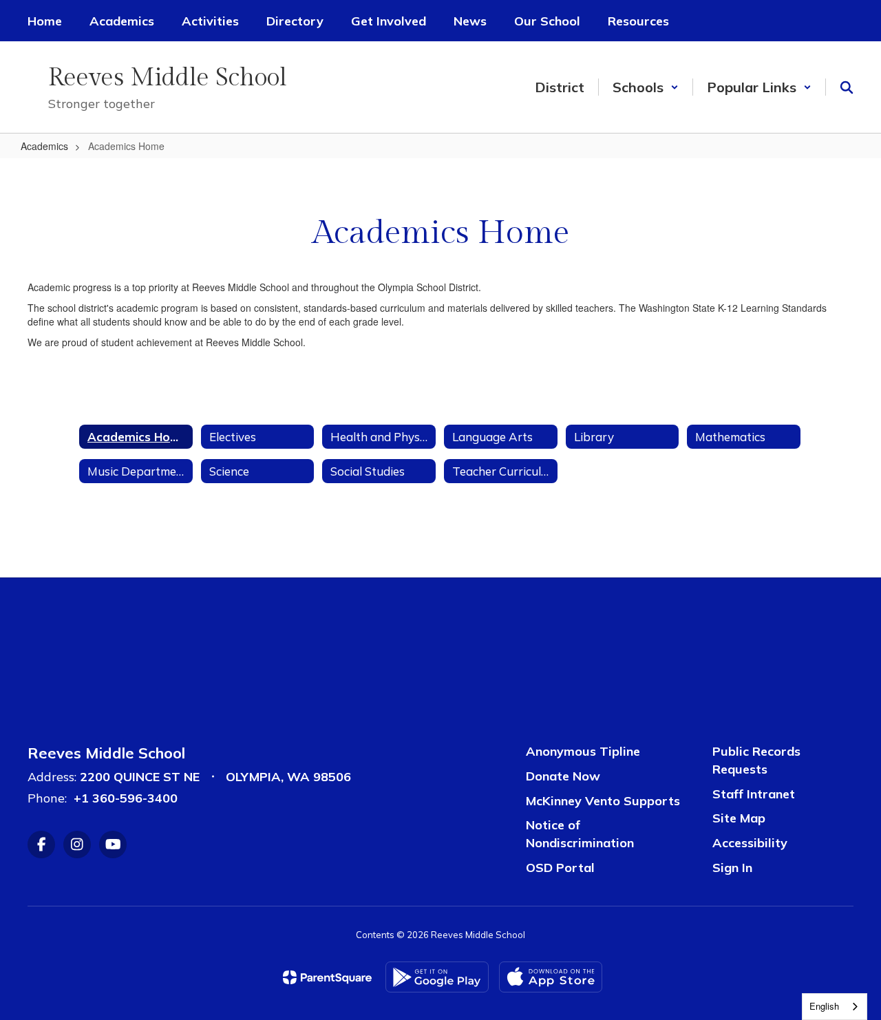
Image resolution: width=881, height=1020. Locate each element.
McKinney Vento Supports (603, 801)
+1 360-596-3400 (126, 798)
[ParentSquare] (327, 977)
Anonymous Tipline (583, 751)
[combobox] (834, 1006)
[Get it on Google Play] (437, 976)
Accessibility (749, 843)
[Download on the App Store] (550, 976)
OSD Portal (560, 867)
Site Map (738, 818)
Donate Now (563, 776)
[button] (646, 87)
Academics (44, 146)
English (824, 1005)
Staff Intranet (753, 794)
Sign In (732, 867)
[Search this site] (846, 87)
